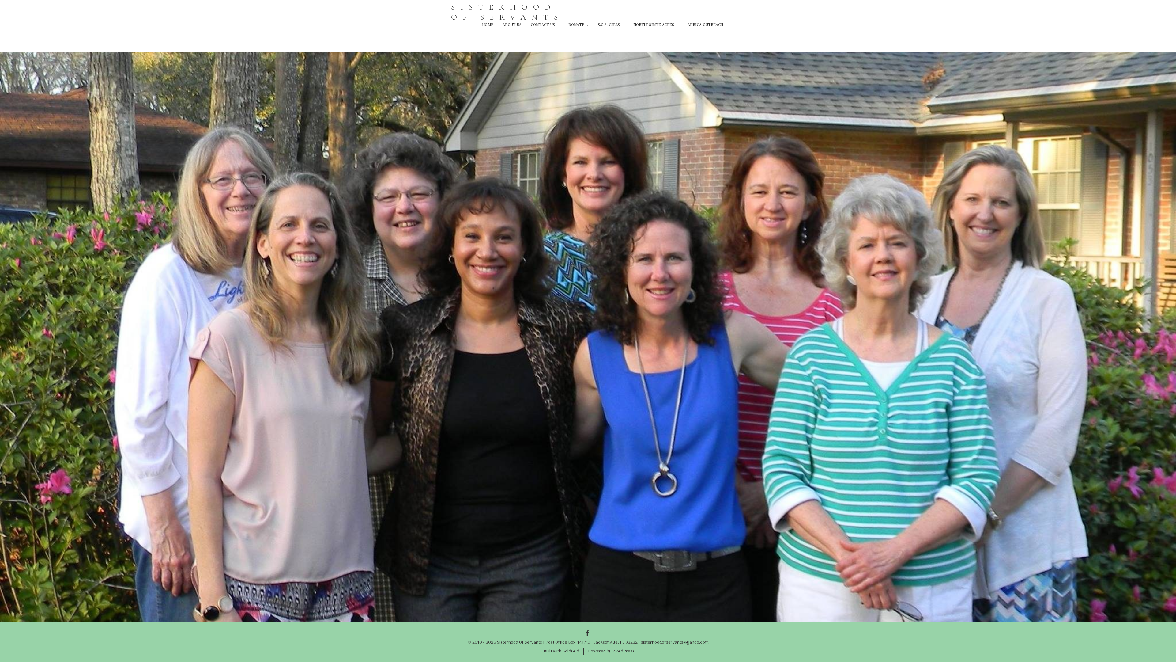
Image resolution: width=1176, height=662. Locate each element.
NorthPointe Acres (654, 24)
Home (487, 24)
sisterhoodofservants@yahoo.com (675, 642)
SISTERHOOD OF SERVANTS (507, 12)
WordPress (623, 651)
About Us (512, 24)
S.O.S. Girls (609, 24)
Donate (577, 24)
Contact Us (543, 24)
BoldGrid (570, 651)
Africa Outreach (706, 24)
